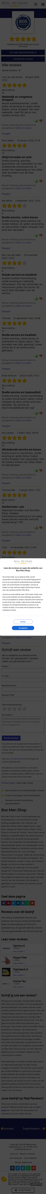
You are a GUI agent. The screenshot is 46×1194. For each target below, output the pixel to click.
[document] (23, 597)
